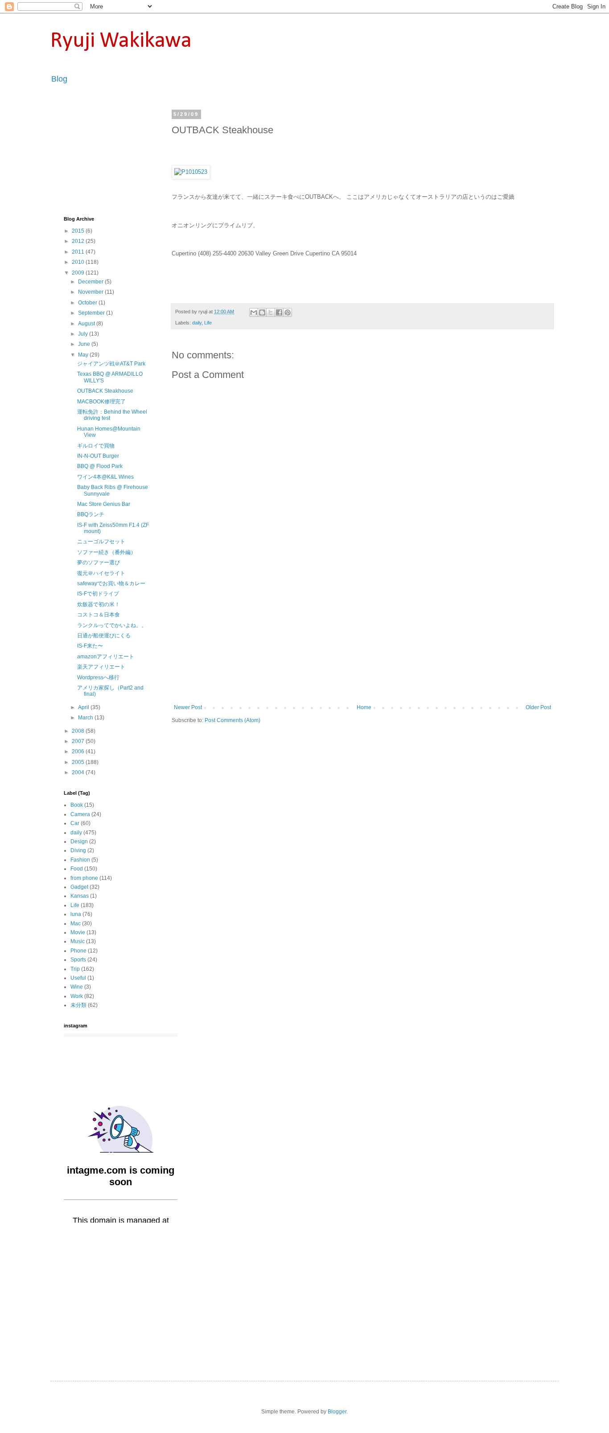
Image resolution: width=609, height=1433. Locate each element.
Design (79, 841)
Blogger (337, 1411)
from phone (84, 878)
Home (364, 707)
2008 (79, 731)
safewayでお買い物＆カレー (111, 583)
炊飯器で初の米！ (98, 604)
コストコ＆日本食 (98, 615)
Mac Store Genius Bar (103, 504)
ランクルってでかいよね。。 (112, 625)
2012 (79, 241)
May (84, 355)
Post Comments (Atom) (232, 720)
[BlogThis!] (262, 312)
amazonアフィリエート (105, 656)
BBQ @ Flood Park (100, 466)
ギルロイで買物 (96, 446)
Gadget (79, 887)
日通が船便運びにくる (104, 635)
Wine (76, 987)
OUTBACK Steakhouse (105, 391)
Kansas (79, 896)
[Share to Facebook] (279, 312)
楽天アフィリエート (101, 667)
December (91, 282)
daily (197, 322)
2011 (79, 252)
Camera (80, 814)
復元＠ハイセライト (101, 573)
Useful (78, 978)
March (86, 717)
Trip (75, 969)
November (91, 292)
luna (75, 914)
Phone (78, 951)
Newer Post (188, 707)
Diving (78, 850)
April (84, 707)
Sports (78, 960)
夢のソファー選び (98, 562)
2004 (79, 772)
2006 (79, 751)
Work (76, 996)
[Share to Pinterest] (287, 312)
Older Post (538, 707)
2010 (79, 262)
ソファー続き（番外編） (106, 552)
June (84, 344)
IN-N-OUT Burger (98, 456)
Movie (77, 932)
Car (74, 823)
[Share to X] (270, 312)
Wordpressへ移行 (98, 677)
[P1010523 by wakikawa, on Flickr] (191, 171)
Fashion (80, 860)
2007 (79, 741)
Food (76, 869)
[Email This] (253, 312)
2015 (79, 231)
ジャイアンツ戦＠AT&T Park (111, 364)
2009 (79, 273)
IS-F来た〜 (90, 646)
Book (76, 805)
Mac (75, 923)
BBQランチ (90, 514)
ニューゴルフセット (101, 541)
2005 (79, 762)
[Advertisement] (362, 637)
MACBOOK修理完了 (101, 401)
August (87, 323)
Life (208, 322)
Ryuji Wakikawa (121, 41)
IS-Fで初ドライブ (98, 594)
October (88, 303)
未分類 (78, 1005)
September (92, 313)
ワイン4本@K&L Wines (105, 477)
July (83, 334)
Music (77, 941)
